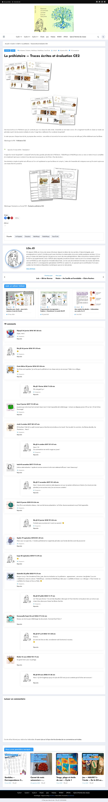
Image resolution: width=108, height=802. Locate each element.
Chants (42, 37)
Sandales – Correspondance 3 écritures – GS (13, 778)
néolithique (34, 50)
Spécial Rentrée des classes (78, 37)
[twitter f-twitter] (99, 2)
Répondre (19, 339)
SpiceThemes (71, 795)
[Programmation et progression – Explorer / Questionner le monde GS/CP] (54, 298)
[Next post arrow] (103, 277)
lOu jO (55, 50)
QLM (13, 50)
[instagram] (102, 2)
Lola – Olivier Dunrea (44, 278)
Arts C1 (59, 755)
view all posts (30, 269)
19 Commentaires (75, 50)
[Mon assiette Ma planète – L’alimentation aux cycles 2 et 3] (88, 298)
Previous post (48, 275)
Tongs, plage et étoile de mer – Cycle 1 (66, 778)
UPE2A (66, 37)
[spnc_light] (103, 37)
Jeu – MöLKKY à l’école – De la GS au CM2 (91, 778)
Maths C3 (95, 755)
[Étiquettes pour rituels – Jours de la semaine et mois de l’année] (20, 298)
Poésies (53, 37)
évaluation (28, 50)
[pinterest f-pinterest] (105, 2)
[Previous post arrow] (4, 277)
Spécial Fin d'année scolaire (64, 757)
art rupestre (22, 50)
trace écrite (47, 50)
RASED (59, 37)
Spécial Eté (14, 755)
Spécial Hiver (42, 757)
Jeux (47, 37)
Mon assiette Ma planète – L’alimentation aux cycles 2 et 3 (87, 310)
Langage (8, 755)
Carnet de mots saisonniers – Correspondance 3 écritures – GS (39, 778)
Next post (58, 275)
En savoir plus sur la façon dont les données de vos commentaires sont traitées (58, 739)
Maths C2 (89, 755)
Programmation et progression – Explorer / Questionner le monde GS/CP (52, 310)
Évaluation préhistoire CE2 (36, 206)
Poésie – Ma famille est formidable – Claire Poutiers (75, 278)
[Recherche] (98, 37)
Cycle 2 (26, 37)
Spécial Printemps (36, 759)
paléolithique (40, 50)
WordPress (52, 795)
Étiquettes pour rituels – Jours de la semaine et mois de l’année (16, 310)
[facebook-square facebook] (97, 2)
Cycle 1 (18, 37)
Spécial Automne (42, 755)
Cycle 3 (34, 37)
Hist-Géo (7, 50)
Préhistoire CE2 (21, 141)
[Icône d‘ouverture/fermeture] (4, 37)
